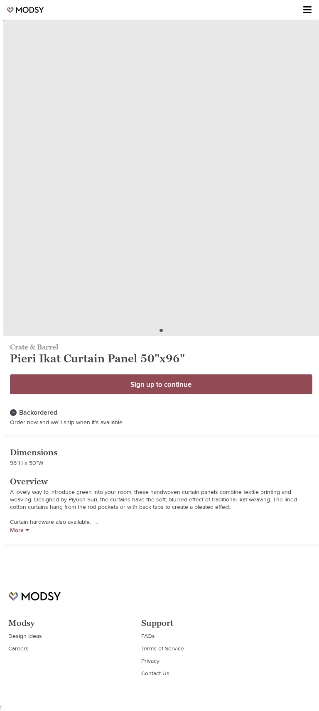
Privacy (150, 661)
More (17, 530)
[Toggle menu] (307, 10)
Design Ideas (25, 636)
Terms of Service (162, 648)
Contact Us (155, 673)
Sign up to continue (160, 384)
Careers (18, 648)
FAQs (148, 636)
